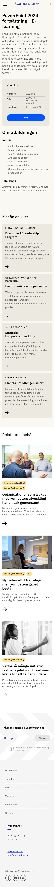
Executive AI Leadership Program (22, 235)
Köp (26, 117)
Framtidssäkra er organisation (26, 286)
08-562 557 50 (15, 851)
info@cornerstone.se (18, 855)
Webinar (9, 795)
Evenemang (11, 804)
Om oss (9, 812)
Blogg (8, 787)
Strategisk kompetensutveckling (20, 334)
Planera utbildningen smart (24, 383)
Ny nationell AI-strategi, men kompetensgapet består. (22, 584)
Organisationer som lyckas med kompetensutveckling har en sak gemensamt (24, 498)
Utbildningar (11, 770)
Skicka (42, 737)
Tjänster (9, 778)
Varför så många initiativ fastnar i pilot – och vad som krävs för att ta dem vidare (25, 670)
